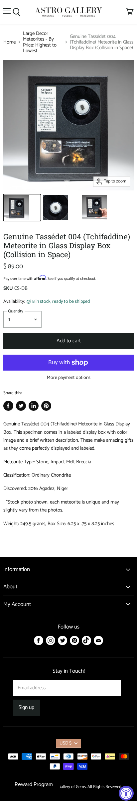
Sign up (26, 707)
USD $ (65, 743)
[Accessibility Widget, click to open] (126, 793)
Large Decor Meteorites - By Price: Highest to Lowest (40, 42)
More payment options (68, 378)
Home (9, 42)
